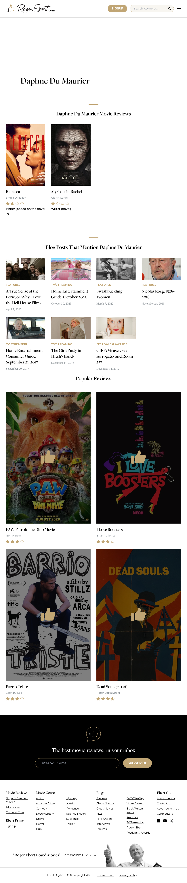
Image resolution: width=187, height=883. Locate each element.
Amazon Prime (45, 803)
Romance (72, 808)
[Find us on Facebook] (158, 820)
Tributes (101, 829)
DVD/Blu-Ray (135, 798)
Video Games (135, 803)
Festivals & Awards (138, 832)
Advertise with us (168, 808)
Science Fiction (76, 813)
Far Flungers (104, 818)
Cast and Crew (15, 812)
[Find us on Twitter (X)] (171, 820)
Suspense (72, 818)
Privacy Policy (128, 875)
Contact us (164, 803)
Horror (40, 824)
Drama (40, 818)
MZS (99, 813)
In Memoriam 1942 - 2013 (80, 855)
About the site (166, 798)
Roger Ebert (134, 827)
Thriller (70, 824)
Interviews (103, 824)
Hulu (39, 829)
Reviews (101, 798)
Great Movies (104, 808)
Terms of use (105, 875)
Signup (117, 8)
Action (40, 798)
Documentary (45, 813)
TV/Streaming (135, 822)
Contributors (165, 813)
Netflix (70, 803)
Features (132, 817)
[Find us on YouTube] (165, 820)
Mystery (71, 798)
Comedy (41, 808)
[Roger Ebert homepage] (30, 8)
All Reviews (13, 807)
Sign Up (11, 826)
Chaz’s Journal (105, 803)
